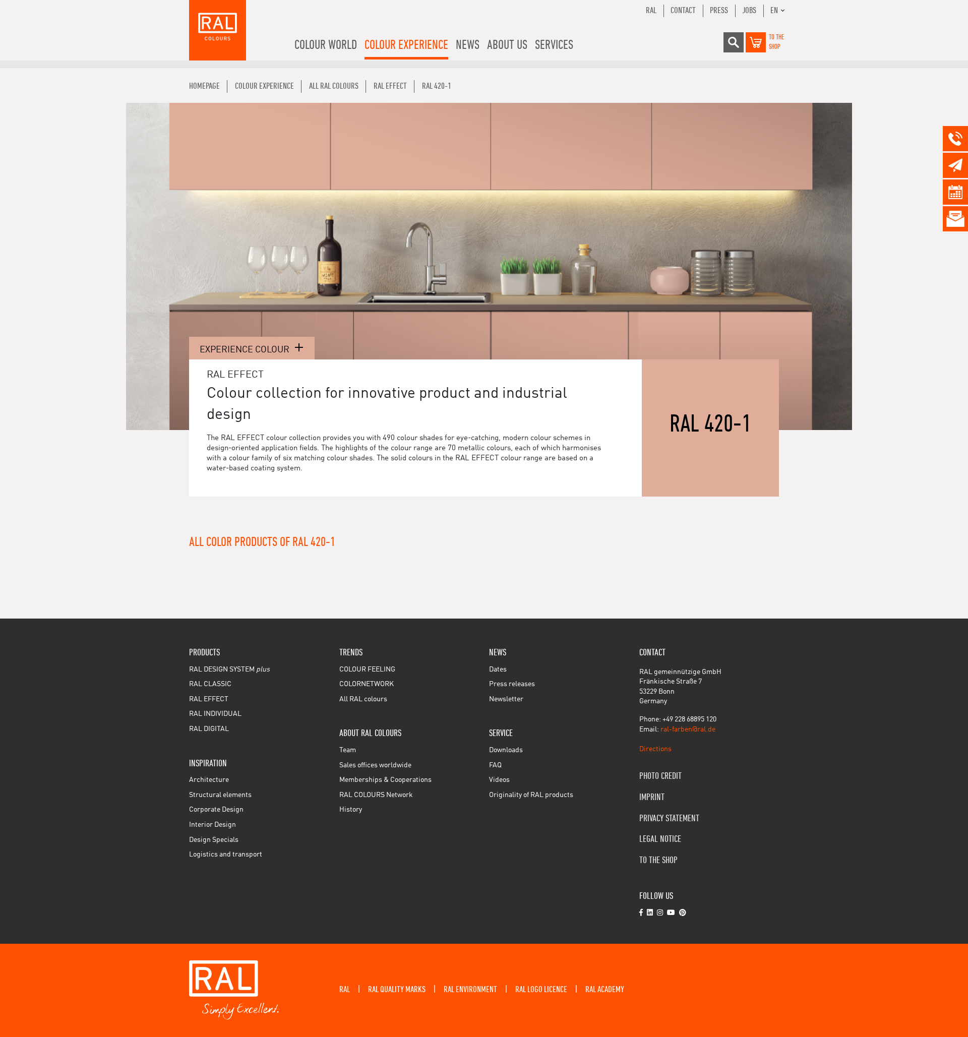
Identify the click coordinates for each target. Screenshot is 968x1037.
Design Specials (213, 839)
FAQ (495, 765)
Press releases (512, 684)
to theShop (776, 42)
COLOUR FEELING (367, 669)
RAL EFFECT (208, 699)
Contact (683, 10)
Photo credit (660, 776)
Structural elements (220, 795)
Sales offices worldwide (375, 765)
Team (347, 750)
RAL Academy (604, 989)
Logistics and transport (225, 854)
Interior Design (212, 824)
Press (719, 10)
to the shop (658, 860)
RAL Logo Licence (541, 989)
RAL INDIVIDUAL (215, 713)
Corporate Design (216, 809)
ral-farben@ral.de (687, 729)
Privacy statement (669, 818)
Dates (498, 669)
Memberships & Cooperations (385, 779)
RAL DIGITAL (209, 729)
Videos (499, 779)
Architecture (209, 779)
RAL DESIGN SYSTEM (229, 669)
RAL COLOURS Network (376, 795)
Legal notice (660, 839)
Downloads (506, 750)
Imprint (651, 797)
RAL (651, 10)
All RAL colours (363, 699)
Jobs (749, 10)
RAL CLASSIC (210, 684)
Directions (655, 749)
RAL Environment (470, 989)
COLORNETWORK (366, 684)
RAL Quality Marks (397, 989)
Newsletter (506, 699)
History (350, 809)
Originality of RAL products (531, 795)
